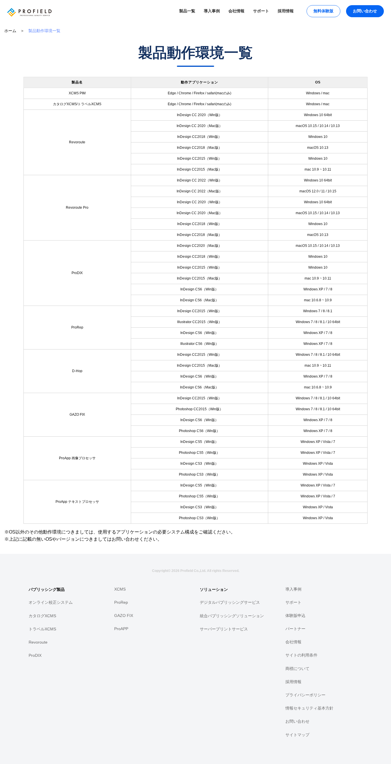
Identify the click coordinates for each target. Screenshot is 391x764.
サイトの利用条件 (301, 655)
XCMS (120, 589)
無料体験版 (323, 11)
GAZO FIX (123, 615)
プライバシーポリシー (305, 695)
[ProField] (28, 21)
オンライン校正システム (51, 602)
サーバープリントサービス (224, 629)
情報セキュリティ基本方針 (309, 708)
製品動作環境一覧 (44, 30)
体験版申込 (295, 615)
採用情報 (286, 11)
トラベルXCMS (42, 629)
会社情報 (236, 11)
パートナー (295, 628)
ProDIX (35, 655)
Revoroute (38, 642)
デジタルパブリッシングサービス (230, 602)
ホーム (10, 30)
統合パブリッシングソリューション (232, 615)
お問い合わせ (365, 11)
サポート (261, 11)
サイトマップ (297, 734)
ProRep (121, 602)
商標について (297, 668)
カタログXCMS (42, 615)
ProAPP (121, 628)
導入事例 (212, 11)
